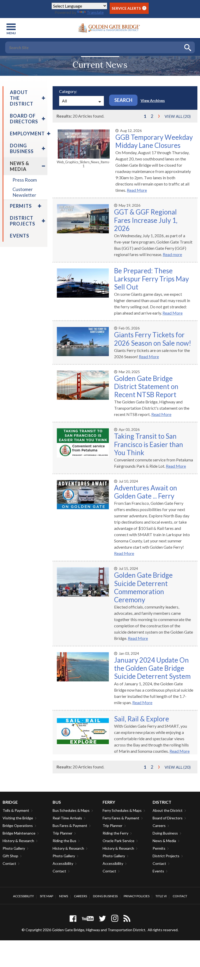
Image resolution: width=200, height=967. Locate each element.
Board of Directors (168, 818)
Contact (9, 863)
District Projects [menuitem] (22, 221)
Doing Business (165, 833)
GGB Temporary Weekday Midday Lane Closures (154, 141)
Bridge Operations (18, 825)
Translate (95, 12)
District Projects (166, 856)
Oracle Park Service (118, 840)
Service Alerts (128, 8)
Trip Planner (62, 833)
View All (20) (178, 116)
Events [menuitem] (19, 236)
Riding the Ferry (115, 833)
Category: (68, 91)
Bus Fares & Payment (70, 825)
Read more (172, 254)
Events (158, 871)
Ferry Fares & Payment (121, 818)
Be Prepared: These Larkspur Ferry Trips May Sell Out (151, 279)
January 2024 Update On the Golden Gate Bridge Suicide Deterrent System (152, 668)
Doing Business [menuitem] (22, 148)
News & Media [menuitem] (19, 166)
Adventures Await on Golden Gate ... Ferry (145, 492)
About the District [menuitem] (21, 98)
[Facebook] (73, 918)
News (63, 896)
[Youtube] (88, 918)
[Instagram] (114, 918)
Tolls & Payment (16, 810)
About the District (168, 810)
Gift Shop (10, 856)
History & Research (18, 840)
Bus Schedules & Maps (71, 810)
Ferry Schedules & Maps (122, 810)
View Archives (153, 100)
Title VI (161, 896)
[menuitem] (42, 98)
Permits (159, 848)
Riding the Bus (64, 840)
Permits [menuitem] (21, 206)
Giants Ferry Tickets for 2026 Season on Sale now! (152, 339)
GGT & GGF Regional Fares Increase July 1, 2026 (145, 220)
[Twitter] (102, 918)
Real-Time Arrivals (67, 818)
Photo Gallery (14, 848)
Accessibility (63, 863)
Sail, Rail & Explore (141, 719)
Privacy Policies (136, 896)
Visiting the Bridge (18, 818)
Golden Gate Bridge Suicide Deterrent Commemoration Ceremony (143, 587)
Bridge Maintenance (19, 833)
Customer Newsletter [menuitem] (24, 192)
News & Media (164, 840)
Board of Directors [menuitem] (24, 118)
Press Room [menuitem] (24, 180)
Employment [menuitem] (27, 133)
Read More (137, 190)
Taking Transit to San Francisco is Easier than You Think (148, 444)
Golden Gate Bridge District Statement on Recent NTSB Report (146, 386)
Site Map (46, 896)
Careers (159, 825)
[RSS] (126, 918)
